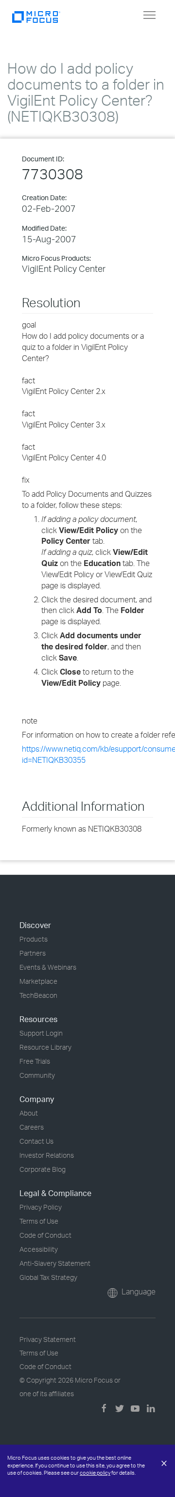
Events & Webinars (47, 967)
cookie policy (95, 1472)
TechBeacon (38, 995)
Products (33, 939)
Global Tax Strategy (48, 1277)
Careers (31, 1127)
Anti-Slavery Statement (54, 1263)
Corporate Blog (42, 1169)
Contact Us (36, 1141)
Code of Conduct (45, 1235)
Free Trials (34, 1061)
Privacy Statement (47, 1339)
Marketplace (38, 981)
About (28, 1113)
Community (37, 1075)
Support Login (41, 1033)
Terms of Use (38, 1221)
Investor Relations (46, 1155)
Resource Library (45, 1047)
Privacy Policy (40, 1207)
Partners (32, 953)
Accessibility (38, 1249)
